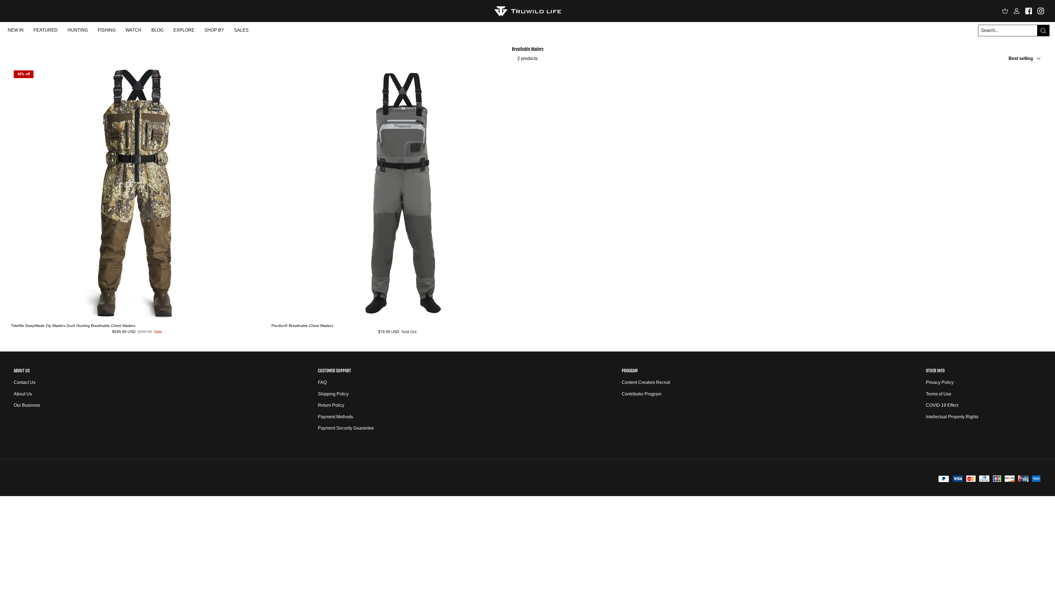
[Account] (1015, 11)
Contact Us (24, 382)
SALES (241, 30)
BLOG (157, 30)
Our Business (27, 405)
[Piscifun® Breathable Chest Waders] (397, 194)
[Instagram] (1040, 11)
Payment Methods (335, 416)
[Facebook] (1028, 11)
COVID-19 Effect (942, 405)
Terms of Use (938, 394)
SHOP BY (214, 30)
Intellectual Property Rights (952, 416)
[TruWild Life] (527, 11)
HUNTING (78, 30)
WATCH (133, 30)
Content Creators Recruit (646, 382)
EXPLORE (184, 30)
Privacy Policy (940, 382)
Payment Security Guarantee (346, 428)
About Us (23, 394)
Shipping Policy (333, 394)
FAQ (322, 382)
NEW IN (16, 30)
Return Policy (331, 405)
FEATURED (46, 30)
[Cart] (1005, 11)
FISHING (107, 30)
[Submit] (1043, 30)
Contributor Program (641, 394)
